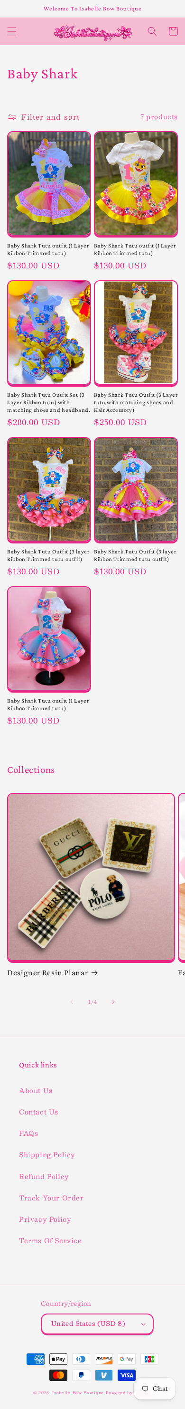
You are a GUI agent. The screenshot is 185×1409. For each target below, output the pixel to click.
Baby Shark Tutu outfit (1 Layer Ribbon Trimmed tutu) (48, 249)
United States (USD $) (88, 1323)
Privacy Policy (45, 1219)
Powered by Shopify (129, 1393)
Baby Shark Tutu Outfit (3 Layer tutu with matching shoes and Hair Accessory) (136, 402)
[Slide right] (113, 1001)
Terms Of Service (50, 1240)
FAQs (28, 1133)
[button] (11, 31)
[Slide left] (71, 1001)
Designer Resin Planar (47, 972)
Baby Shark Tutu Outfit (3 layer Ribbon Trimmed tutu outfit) (48, 555)
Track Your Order (51, 1197)
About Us (36, 1090)
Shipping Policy (47, 1154)
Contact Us (38, 1111)
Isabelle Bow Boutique (78, 1393)
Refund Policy (44, 1176)
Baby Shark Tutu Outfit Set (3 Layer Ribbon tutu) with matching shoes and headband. (49, 402)
